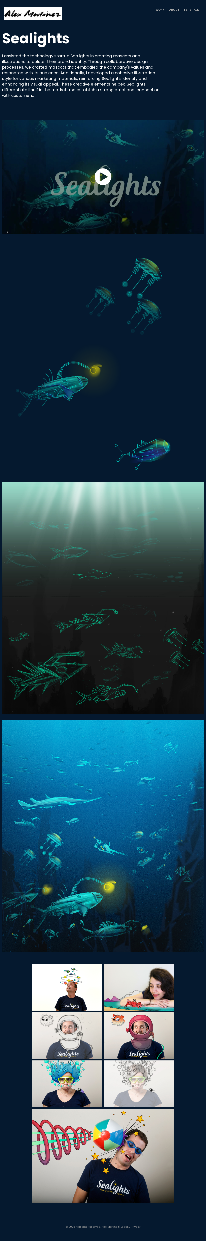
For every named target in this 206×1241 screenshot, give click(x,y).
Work (160, 10)
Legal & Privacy (130, 1227)
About (174, 10)
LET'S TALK (191, 10)
